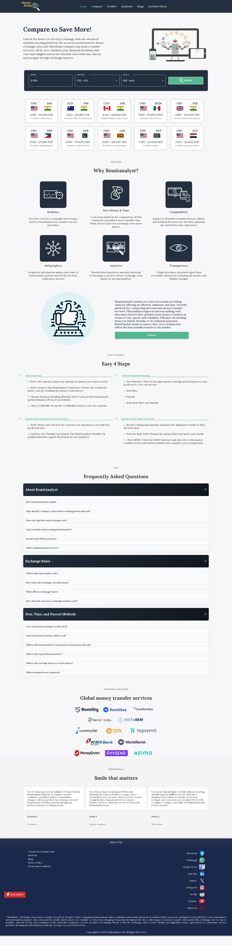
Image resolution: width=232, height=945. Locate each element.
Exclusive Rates (157, 6)
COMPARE (188, 80)
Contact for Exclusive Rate (41, 851)
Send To (126, 75)
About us (32, 855)
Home (83, 6)
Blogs (140, 6)
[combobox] (93, 80)
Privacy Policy (35, 862)
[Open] (117, 81)
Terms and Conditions (39, 866)
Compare (97, 6)
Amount (33, 75)
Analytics (126, 6)
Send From (81, 75)
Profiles (111, 6)
